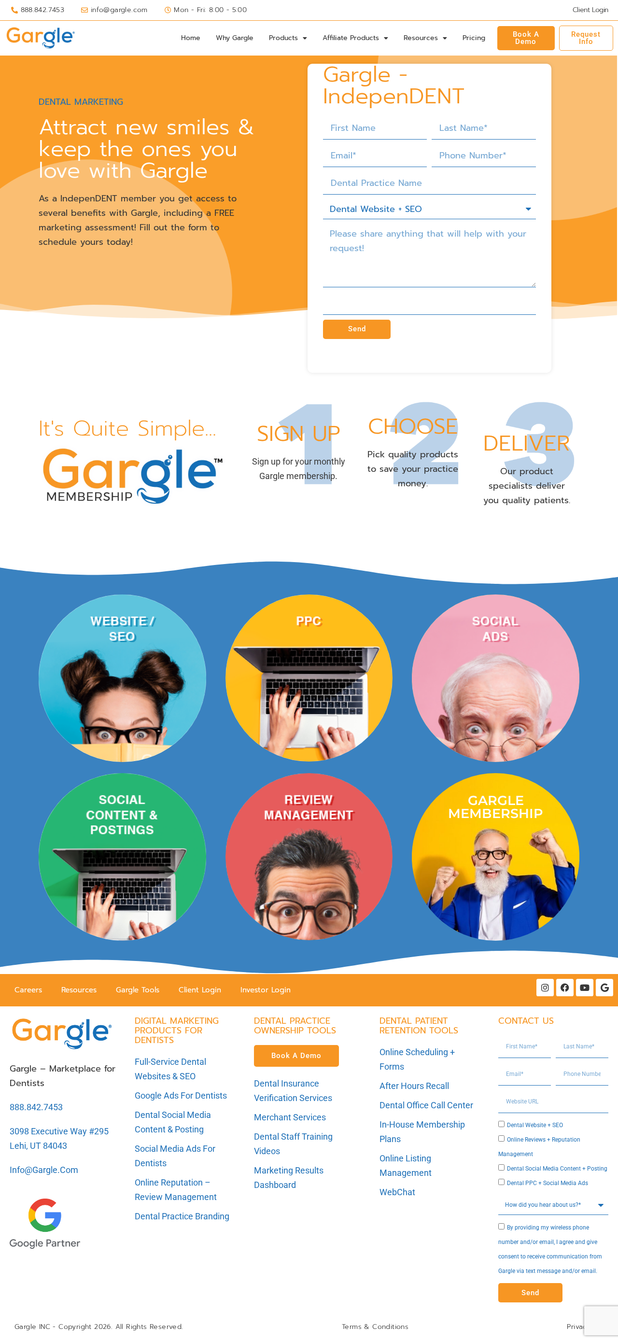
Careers (28, 990)
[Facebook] (565, 987)
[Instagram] (545, 987)
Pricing (474, 38)
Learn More (122, 722)
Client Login (200, 990)
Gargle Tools (137, 990)
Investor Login (265, 990)
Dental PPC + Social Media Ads (547, 1183)
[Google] (604, 987)
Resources (421, 38)
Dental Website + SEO (535, 1125)
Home (190, 38)
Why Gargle (234, 38)
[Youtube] (584, 987)
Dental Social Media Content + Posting (557, 1168)
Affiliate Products (351, 38)
